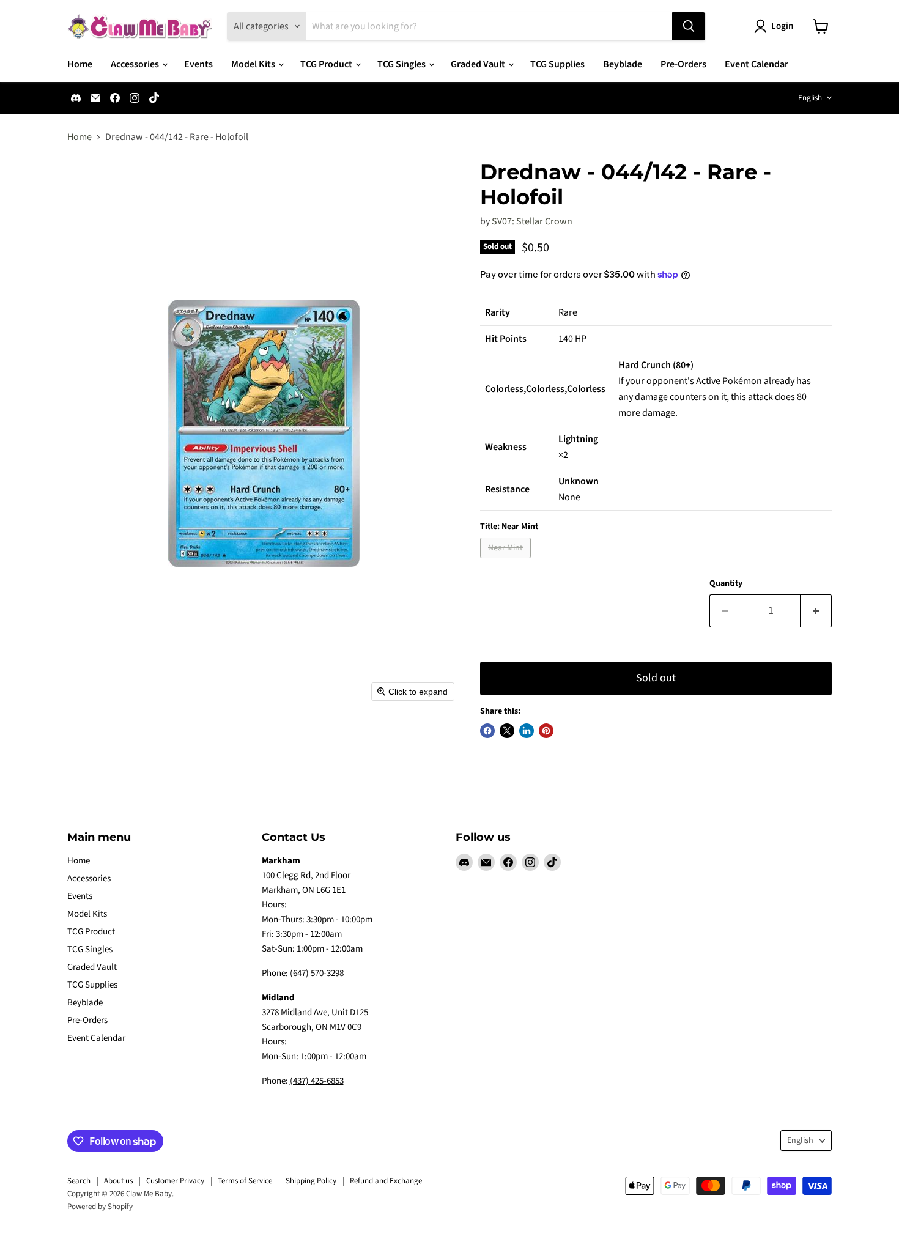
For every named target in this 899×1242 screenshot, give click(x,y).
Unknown (578, 481)
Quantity (725, 583)
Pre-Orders (683, 64)
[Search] (688, 26)
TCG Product (327, 64)
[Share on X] (507, 730)
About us (118, 1180)
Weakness (506, 447)
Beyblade (622, 64)
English (810, 97)
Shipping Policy (311, 1180)
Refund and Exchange (386, 1180)
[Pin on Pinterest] (546, 730)
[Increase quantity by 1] (816, 611)
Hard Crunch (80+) (656, 365)
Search (79, 1180)
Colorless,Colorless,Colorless (545, 389)
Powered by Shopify (100, 1206)
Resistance (507, 489)
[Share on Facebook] (487, 730)
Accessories (136, 64)
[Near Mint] (507, 561)
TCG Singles (402, 64)
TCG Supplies (557, 64)
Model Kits (254, 64)
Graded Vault (479, 64)
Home (79, 64)
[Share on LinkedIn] (526, 730)
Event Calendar (756, 64)
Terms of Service (245, 1180)
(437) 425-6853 (317, 1080)
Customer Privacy (175, 1180)
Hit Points (506, 339)
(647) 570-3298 (317, 973)
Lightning (578, 439)
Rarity (497, 312)
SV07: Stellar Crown (532, 221)
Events (198, 64)
